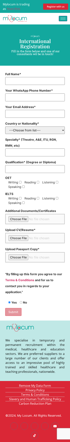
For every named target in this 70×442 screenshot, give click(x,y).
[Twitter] (24, 426)
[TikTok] (34, 435)
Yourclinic (14, 9)
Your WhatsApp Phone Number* (29, 90)
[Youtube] (55, 426)
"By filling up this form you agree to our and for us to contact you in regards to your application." (33, 283)
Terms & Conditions (19, 280)
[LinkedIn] (34, 426)
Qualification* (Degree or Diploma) (30, 162)
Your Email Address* (20, 107)
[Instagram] (45, 426)
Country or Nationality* (22, 123)
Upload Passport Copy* (22, 249)
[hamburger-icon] (63, 18)
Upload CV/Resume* (20, 230)
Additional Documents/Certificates (30, 211)
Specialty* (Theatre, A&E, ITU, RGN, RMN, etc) (31, 142)
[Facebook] (14, 426)
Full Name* (13, 74)
